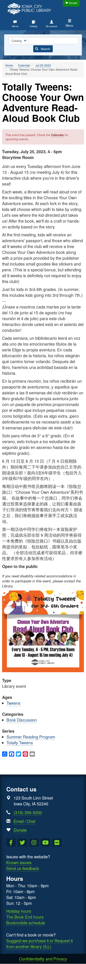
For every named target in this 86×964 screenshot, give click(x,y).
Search (45, 49)
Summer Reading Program (30, 737)
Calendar (24, 65)
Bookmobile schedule (25, 923)
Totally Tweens (19, 743)
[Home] (30, 8)
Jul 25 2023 (43, 65)
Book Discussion (21, 720)
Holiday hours (18, 911)
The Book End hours (25, 917)
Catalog (33, 26)
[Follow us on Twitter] (22, 842)
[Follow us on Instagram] (34, 842)
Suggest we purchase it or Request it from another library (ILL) (39, 943)
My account (51, 26)
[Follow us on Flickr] (57, 842)
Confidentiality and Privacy (43, 959)
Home (9, 65)
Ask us (15, 26)
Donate (73, 3)
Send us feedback (22, 868)
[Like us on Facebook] (11, 842)
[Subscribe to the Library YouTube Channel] (45, 842)
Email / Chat (24, 821)
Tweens (13, 703)
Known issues (19, 862)
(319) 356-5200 (28, 812)
